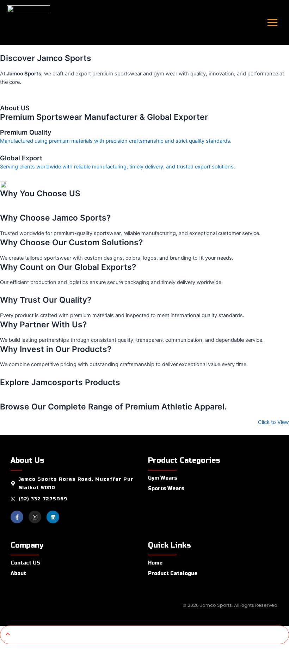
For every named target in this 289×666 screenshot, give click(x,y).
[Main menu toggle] (272, 22)
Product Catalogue (172, 573)
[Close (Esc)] (73, 650)
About (18, 573)
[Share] (52, 650)
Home (155, 563)
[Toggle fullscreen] (31, 650)
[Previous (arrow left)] (10, 661)
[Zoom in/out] (10, 650)
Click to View (273, 422)
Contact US (25, 563)
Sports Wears (166, 489)
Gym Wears (162, 478)
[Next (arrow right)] (31, 661)
